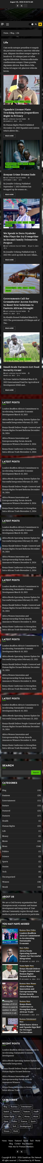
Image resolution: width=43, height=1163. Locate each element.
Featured (6, 810)
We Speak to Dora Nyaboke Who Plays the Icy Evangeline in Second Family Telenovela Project (20, 238)
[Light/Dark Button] (31, 24)
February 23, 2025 (28, 962)
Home (4, 1140)
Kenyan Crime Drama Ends (19, 174)
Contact (18, 1143)
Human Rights (11, 288)
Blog (4, 790)
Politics (5, 851)
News (22, 102)
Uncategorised (8, 877)
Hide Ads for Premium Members (20, 1146)
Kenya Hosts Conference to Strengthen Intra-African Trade (19, 746)
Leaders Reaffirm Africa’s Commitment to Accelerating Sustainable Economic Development (20, 411)
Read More (9, 136)
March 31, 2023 (9, 314)
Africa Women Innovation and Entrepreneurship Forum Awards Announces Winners (17, 441)
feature (5, 805)
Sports (5, 861)
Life (16, 102)
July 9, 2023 (34, 246)
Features (6, 815)
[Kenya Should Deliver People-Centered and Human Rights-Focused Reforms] (10, 972)
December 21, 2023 (10, 121)
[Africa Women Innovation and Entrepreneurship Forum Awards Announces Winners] (10, 990)
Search (8, 765)
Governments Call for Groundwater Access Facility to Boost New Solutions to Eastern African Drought (20, 303)
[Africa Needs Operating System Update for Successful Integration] (10, 954)
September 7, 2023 (10, 180)
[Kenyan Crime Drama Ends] (21, 155)
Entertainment (11, 164)
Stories (8, 167)
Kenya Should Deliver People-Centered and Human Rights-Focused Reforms (21, 606)
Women (15, 167)
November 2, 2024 (28, 1015)
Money (5, 836)
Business (9, 102)
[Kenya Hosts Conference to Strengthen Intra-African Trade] (10, 1007)
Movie (25, 164)
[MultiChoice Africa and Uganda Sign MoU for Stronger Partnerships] (10, 1025)
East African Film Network (15, 119)
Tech (27, 102)
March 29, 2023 (9, 376)
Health (5, 821)
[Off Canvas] (2, 24)
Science (5, 856)
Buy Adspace (27, 1143)
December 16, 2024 (28, 979)
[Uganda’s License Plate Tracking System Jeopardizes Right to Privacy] (21, 90)
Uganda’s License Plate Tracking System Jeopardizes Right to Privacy (21, 112)
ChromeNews (23, 1160)
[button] (7, 24)
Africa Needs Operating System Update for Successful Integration (30, 955)
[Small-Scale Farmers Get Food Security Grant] (21, 347)
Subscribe (40, 24)
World (8, 291)
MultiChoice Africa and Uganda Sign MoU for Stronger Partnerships (30, 1028)
